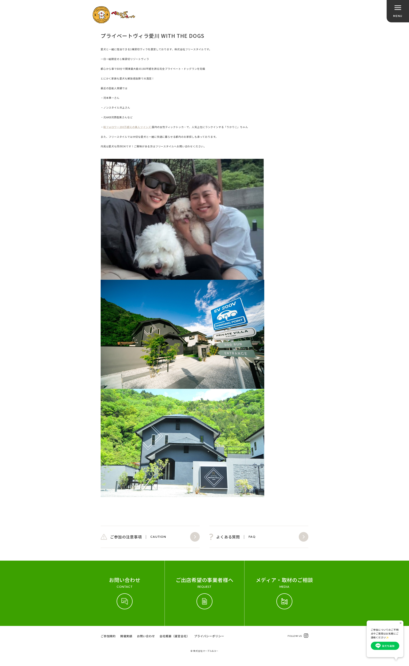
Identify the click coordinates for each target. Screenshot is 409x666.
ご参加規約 (108, 636)
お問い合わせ (146, 636)
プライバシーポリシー (209, 636)
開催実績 (126, 636)
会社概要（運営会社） (174, 636)
